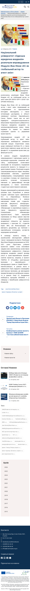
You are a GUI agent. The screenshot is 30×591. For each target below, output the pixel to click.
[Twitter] (11, 307)
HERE (4, 422)
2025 (6, 471)
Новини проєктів (9, 357)
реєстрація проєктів (8, 454)
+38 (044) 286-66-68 (7, 546)
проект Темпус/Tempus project (11, 447)
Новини (14, 49)
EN (28, 1)
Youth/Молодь (7, 441)
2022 (6, 483)
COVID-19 (5, 412)
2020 (6, 491)
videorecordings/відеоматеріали (12, 438)
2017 (6, 503)
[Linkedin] (15, 307)
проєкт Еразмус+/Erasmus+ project (12, 292)
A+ (22, 1)
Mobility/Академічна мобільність (12, 428)
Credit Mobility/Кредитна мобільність (13, 415)
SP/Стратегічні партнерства (10, 431)
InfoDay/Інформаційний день (18, 422)
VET (15, 434)
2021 (6, 487)
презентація (22, 444)
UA (26, 1)
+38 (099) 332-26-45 (7, 544)
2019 (6, 495)
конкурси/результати (9, 444)
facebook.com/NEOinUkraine (11, 541)
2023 (6, 479)
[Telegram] (18, 307)
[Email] (22, 307)
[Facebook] (7, 307)
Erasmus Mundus (7, 419)
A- (19, 1)
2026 (6, 467)
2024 (6, 475)
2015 (6, 511)
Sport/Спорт (6, 434)
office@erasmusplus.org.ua (9, 548)
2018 (6, 499)
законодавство (20, 441)
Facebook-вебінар (21, 419)
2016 (6, 507)
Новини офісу (8, 353)
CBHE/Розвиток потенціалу (10, 409)
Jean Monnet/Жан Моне (12, 289)
